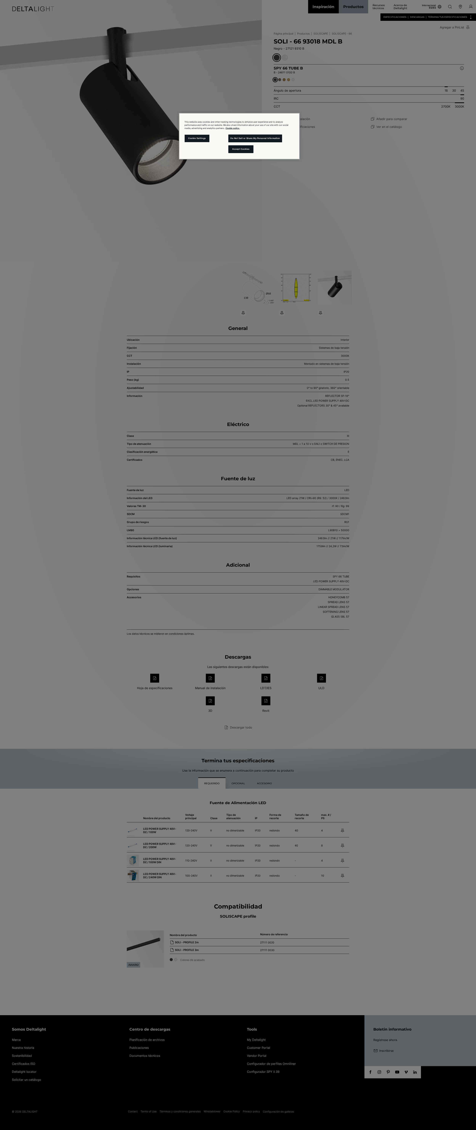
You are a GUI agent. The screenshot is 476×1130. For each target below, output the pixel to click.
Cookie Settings (197, 138)
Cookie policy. (233, 128)
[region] (239, 136)
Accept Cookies (241, 149)
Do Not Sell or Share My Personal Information (255, 138)
